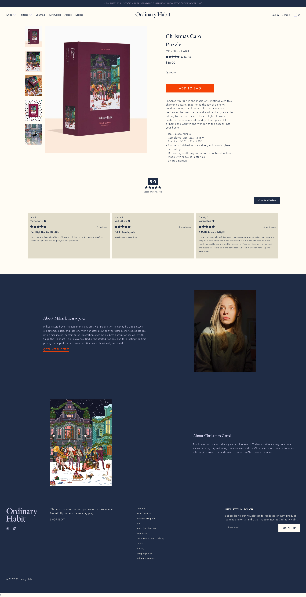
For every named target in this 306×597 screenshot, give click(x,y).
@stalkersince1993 (56, 349)
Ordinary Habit (24, 579)
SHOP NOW (57, 519)
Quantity (171, 72)
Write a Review (270, 201)
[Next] (276, 238)
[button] (190, 57)
